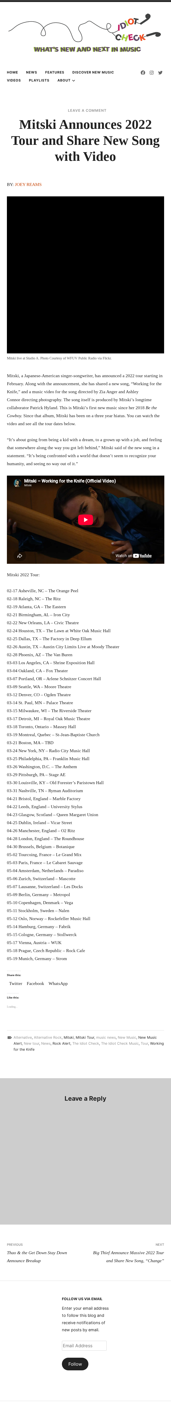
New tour (31, 1043)
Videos (14, 80)
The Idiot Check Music (120, 1043)
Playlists (39, 80)
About (64, 80)
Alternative (23, 1037)
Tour (144, 1043)
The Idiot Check (85, 1043)
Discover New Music (93, 72)
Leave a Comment (87, 110)
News (31, 72)
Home (12, 72)
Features (54, 72)
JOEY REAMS (28, 184)
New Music (127, 1037)
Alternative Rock (48, 1037)
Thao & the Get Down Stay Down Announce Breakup (37, 1253)
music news (106, 1037)
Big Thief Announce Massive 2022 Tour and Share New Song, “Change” (128, 1253)
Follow (75, 1364)
